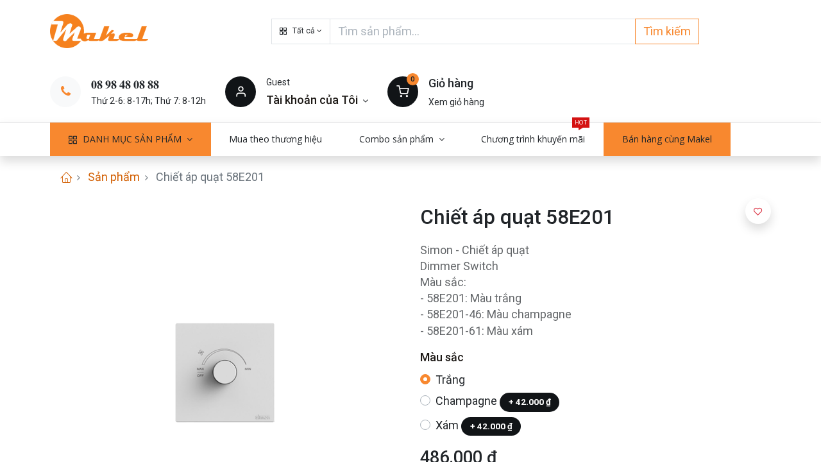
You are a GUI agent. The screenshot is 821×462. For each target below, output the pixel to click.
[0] (402, 91)
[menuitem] (276, 139)
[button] (300, 31)
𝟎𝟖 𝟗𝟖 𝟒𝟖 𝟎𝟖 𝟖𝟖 (125, 84)
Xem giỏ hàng (456, 102)
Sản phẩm (114, 177)
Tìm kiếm (667, 31)
